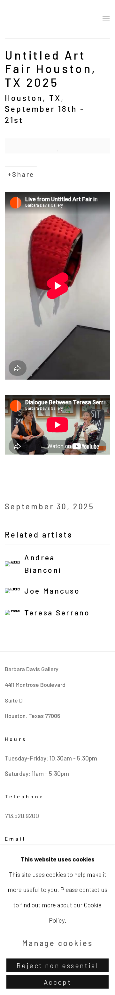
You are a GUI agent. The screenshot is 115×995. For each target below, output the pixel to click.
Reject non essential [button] (57, 965)
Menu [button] (105, 19)
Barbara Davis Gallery (48, 19)
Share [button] (23, 174)
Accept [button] (57, 982)
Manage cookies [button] (57, 943)
